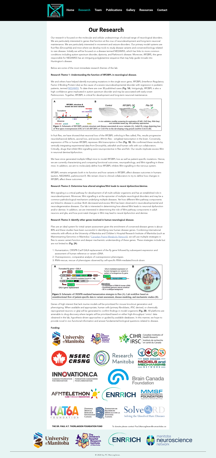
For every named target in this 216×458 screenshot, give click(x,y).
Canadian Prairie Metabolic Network (109, 236)
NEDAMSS (73, 88)
